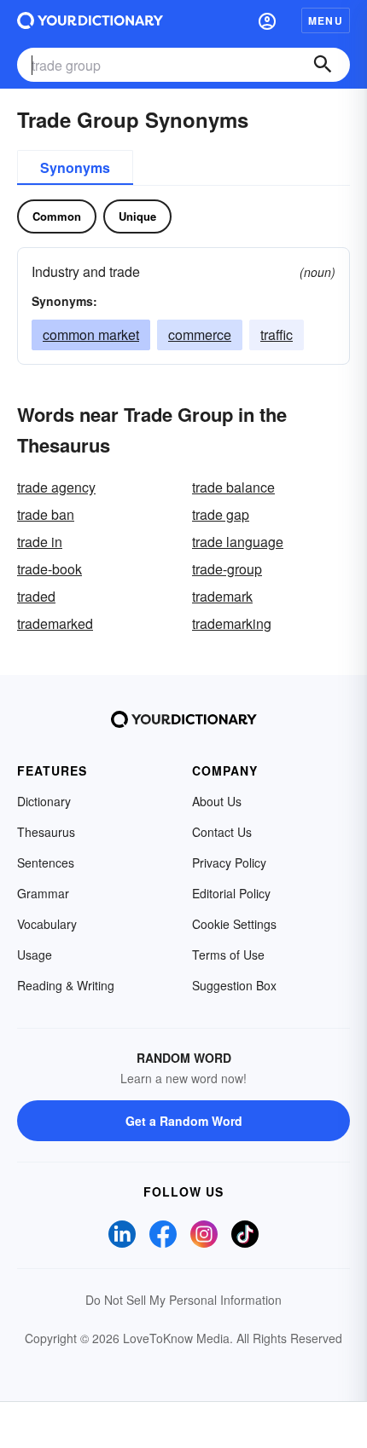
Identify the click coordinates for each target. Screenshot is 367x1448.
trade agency (56, 487)
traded (36, 596)
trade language (237, 541)
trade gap (220, 514)
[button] (267, 20)
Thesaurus (46, 831)
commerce (199, 334)
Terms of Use (228, 954)
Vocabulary (47, 923)
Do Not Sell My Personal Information (183, 1299)
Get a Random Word (183, 1120)
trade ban (45, 514)
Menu (325, 20)
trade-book (49, 569)
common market (91, 334)
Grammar (43, 893)
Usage (34, 954)
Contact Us (222, 831)
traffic (276, 334)
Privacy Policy (229, 862)
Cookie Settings (234, 923)
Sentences (45, 862)
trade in (39, 541)
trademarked (55, 623)
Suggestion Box (234, 985)
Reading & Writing (65, 985)
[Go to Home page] (90, 20)
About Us (217, 801)
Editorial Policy (231, 893)
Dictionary (44, 801)
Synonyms (75, 167)
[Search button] (322, 64)
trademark (222, 596)
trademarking (231, 623)
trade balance (233, 487)
